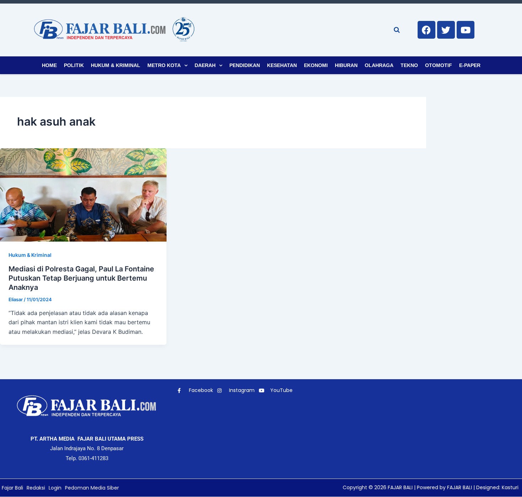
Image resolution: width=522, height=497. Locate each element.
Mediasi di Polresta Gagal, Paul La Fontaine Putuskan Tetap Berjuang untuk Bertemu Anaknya (81, 278)
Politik (74, 65)
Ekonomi (316, 65)
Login (55, 487)
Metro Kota (164, 65)
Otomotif (438, 65)
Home (49, 65)
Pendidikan (244, 65)
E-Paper (469, 65)
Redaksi (36, 487)
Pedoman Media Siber (92, 487)
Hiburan (346, 65)
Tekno (409, 65)
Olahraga (379, 65)
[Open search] (397, 30)
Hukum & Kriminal (115, 65)
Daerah (205, 65)
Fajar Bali (12, 487)
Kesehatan (282, 65)
